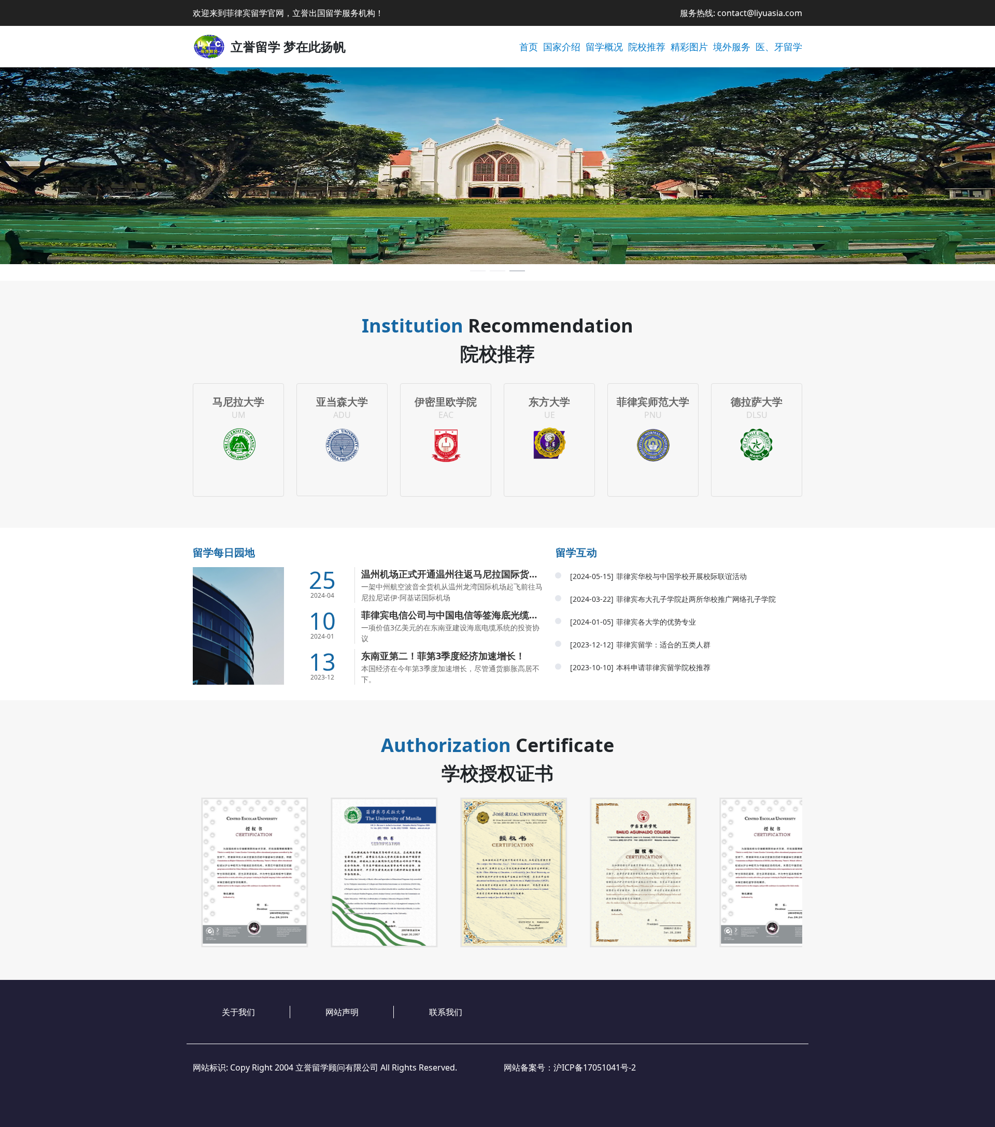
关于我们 (238, 1012)
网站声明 (342, 1012)
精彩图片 (689, 46)
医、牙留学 (779, 46)
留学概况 (604, 46)
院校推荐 (646, 46)
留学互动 (576, 552)
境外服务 (731, 46)
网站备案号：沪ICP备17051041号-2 (570, 1067)
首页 (528, 46)
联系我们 (445, 1012)
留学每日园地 (224, 552)
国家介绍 (561, 46)
